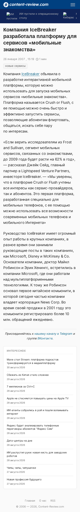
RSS (52, 500)
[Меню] (73, 5)
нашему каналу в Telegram (53, 333)
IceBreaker (31, 74)
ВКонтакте (45, 338)
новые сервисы (15, 65)
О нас (42, 500)
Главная (30, 500)
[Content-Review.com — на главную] (25, 4)
